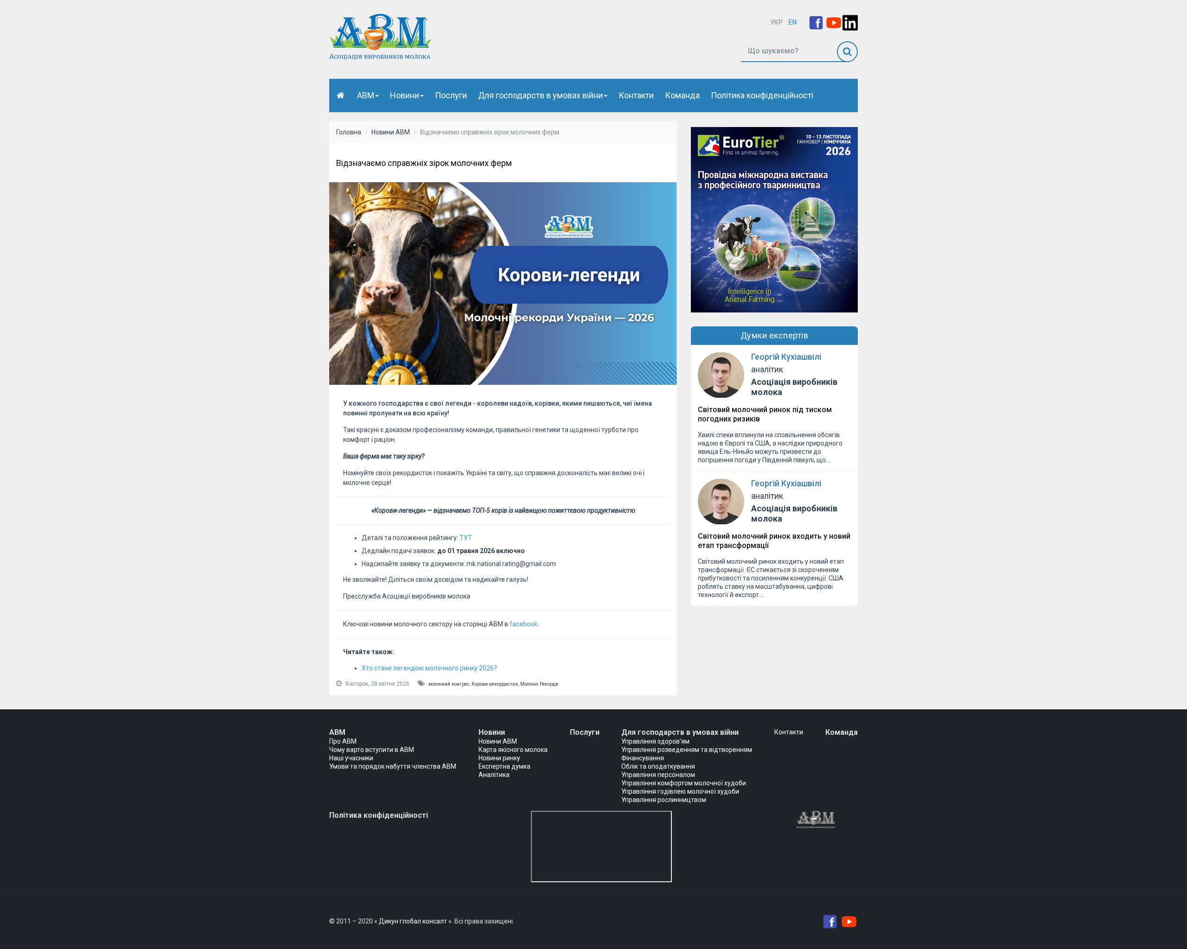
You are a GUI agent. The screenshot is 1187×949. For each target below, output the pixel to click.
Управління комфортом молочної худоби (683, 783)
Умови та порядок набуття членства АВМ (392, 766)
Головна (348, 132)
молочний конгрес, (450, 684)
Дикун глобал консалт (413, 921)
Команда (682, 95)
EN (793, 22)
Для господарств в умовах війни (540, 95)
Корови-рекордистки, (496, 684)
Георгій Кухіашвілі (786, 357)
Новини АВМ (390, 132)
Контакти (636, 95)
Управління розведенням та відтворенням (686, 749)
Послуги (451, 95)
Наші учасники (351, 758)
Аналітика (494, 774)
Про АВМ (343, 741)
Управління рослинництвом (663, 799)
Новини (404, 95)
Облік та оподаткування (658, 766)
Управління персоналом (658, 774)
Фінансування (642, 758)
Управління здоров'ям (655, 741)
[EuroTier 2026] (774, 219)
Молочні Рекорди (539, 684)
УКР (776, 22)
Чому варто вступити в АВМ (371, 749)
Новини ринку (499, 758)
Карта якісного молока (513, 749)
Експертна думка (504, 766)
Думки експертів (774, 335)
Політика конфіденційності (762, 95)
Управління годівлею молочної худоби (680, 791)
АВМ (365, 95)
